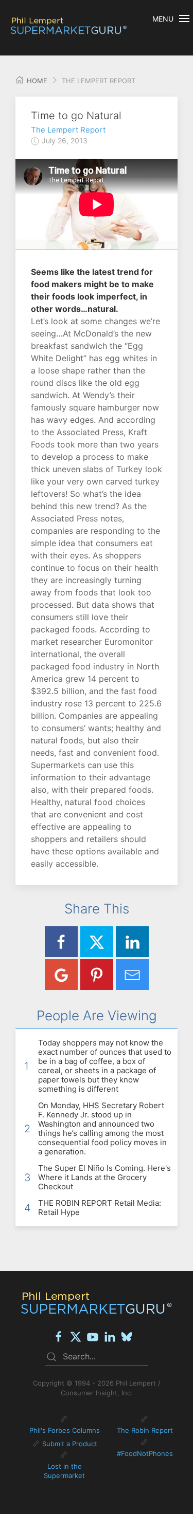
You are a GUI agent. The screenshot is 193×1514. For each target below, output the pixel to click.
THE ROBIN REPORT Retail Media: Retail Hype (99, 1207)
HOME (36, 81)
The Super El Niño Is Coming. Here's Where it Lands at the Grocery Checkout (104, 1177)
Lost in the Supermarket (64, 1471)
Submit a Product (69, 1444)
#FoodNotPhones (145, 1453)
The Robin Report (145, 1430)
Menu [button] (162, 18)
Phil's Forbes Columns (64, 1430)
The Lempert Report (68, 130)
